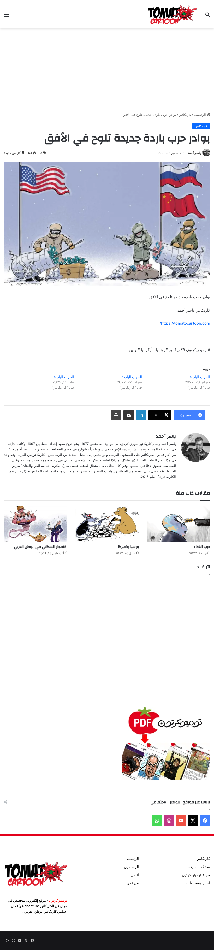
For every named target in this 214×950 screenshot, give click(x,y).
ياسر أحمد (194, 153)
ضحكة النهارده (199, 867)
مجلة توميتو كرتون (196, 875)
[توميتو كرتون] (172, 14)
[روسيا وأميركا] (107, 524)
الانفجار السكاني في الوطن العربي (40, 546)
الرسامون (131, 867)
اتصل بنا (133, 875)
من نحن (133, 883)
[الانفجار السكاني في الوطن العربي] (35, 524)
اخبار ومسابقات (198, 883)
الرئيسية (200, 114)
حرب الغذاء (202, 546)
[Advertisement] (107, 70)
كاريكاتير (185, 114)
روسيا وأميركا (128, 546)
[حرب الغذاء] (178, 524)
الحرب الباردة (200, 377)
